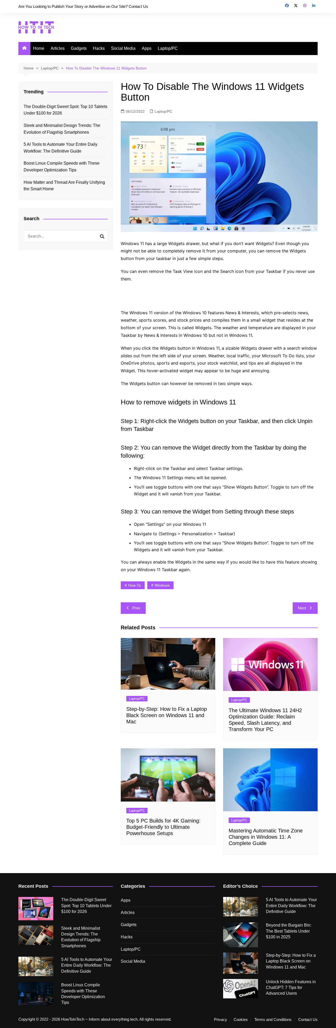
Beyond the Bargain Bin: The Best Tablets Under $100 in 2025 (288, 931)
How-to (134, 585)
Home (38, 48)
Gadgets (79, 48)
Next (302, 608)
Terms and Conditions (273, 1020)
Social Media (123, 48)
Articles (58, 48)
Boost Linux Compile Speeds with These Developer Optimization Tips (61, 166)
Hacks (99, 48)
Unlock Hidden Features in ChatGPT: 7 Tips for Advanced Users (291, 988)
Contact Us (308, 1020)
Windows (162, 585)
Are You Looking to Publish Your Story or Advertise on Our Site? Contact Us (83, 6)
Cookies (241, 1020)
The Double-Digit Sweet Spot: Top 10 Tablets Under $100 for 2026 (65, 110)
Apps (146, 48)
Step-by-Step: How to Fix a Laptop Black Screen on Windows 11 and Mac (166, 715)
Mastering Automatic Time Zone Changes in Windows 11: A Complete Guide (266, 837)
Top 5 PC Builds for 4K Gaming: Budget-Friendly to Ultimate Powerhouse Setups (163, 827)
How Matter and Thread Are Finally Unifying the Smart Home (64, 185)
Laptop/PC (168, 48)
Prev (136, 608)
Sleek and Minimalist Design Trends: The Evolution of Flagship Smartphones (62, 128)
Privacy (220, 1020)
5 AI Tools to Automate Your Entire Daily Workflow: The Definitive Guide (60, 147)
